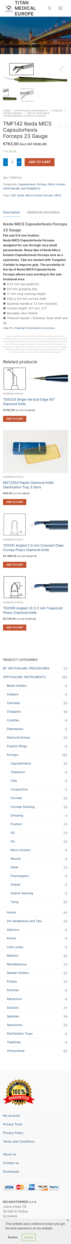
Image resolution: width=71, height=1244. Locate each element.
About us (9, 1154)
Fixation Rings (17, 746)
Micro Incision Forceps (39, 195)
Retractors (14, 999)
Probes (12, 981)
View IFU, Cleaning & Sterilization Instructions (29, 328)
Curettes (13, 720)
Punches (13, 990)
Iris (13, 841)
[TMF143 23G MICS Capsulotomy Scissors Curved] (66, 125)
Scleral (15, 884)
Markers (12, 955)
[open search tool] (49, 8)
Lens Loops (15, 947)
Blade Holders (17, 685)
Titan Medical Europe (25, 8)
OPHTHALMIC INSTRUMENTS (31, 110)
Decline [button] (13, 1237)
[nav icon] (60, 8)
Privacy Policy (13, 1133)
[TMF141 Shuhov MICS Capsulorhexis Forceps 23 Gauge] (59, 125)
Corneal (16, 798)
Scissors (13, 1007)
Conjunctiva (19, 789)
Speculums (14, 1025)
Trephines (14, 1042)
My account (11, 1115)
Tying (14, 902)
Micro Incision (56, 184)
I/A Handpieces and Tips (24, 921)
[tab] (11, 212)
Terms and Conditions (18, 1141)
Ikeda (20, 195)
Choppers (14, 711)
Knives (11, 938)
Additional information (43, 212)
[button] (61, 68)
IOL (13, 833)
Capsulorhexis (12, 113)
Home (6, 110)
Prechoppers (20, 876)
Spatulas (13, 1016)
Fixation (16, 824)
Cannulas (13, 703)
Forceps (57, 110)
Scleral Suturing (22, 893)
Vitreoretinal (15, 1051)
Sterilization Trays (20, 1033)
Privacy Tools (12, 1124)
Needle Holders (18, 973)
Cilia (14, 781)
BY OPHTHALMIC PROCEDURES (26, 668)
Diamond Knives (13, 477)
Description (11, 212)
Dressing (17, 815)
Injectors (13, 929)
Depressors (15, 729)
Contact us (11, 1163)
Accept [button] (28, 1237)
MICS (58, 195)
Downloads (11, 1171)
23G (13, 195)
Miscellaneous (17, 964)
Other (15, 867)
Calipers (13, 694)
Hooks (11, 912)
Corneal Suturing (23, 807)
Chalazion (18, 772)
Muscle (16, 858)
